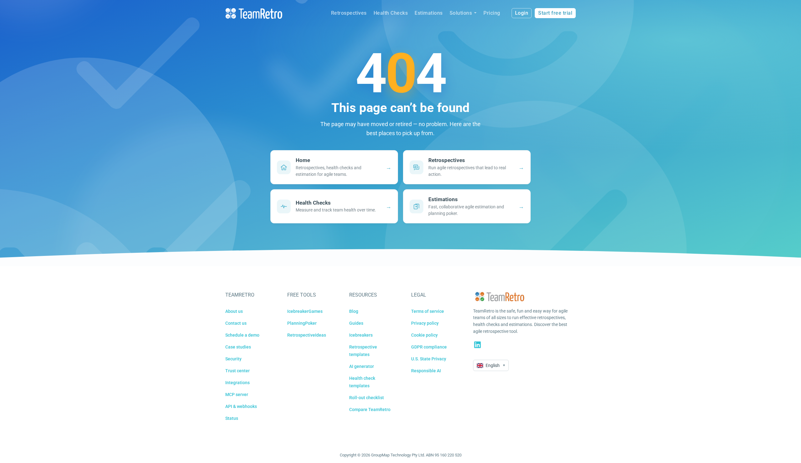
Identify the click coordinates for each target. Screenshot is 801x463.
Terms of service (427, 311)
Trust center (237, 370)
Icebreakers (361, 335)
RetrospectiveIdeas (306, 335)
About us (234, 311)
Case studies (238, 346)
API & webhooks (241, 406)
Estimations (429, 13)
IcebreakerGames (305, 311)
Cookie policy (424, 335)
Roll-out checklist (366, 397)
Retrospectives (349, 13)
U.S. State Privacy (428, 358)
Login (521, 13)
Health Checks (391, 13)
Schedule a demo (242, 335)
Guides (356, 323)
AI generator (361, 366)
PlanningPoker (302, 323)
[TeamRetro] (253, 13)
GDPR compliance (429, 346)
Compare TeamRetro (369, 409)
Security (233, 358)
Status (231, 418)
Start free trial (555, 13)
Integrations (237, 382)
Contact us (236, 323)
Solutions (461, 13)
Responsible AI (426, 370)
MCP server (236, 394)
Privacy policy (425, 323)
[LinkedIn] (477, 344)
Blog (353, 311)
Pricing (491, 13)
